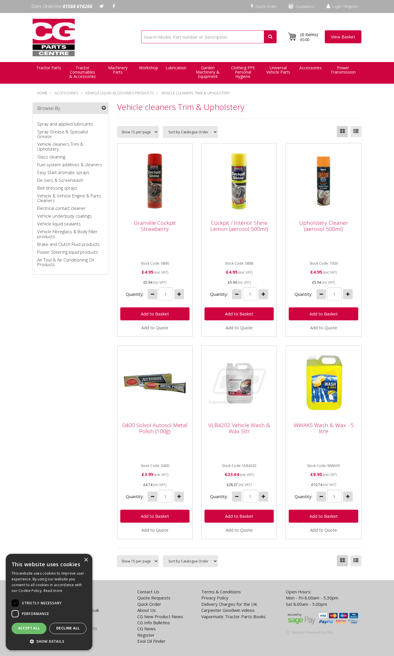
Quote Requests (153, 598)
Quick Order (265, 6)
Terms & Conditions (221, 592)
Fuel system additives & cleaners (69, 164)
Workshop (148, 67)
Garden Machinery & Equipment (207, 72)
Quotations (304, 6)
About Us (146, 610)
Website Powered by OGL (312, 632)
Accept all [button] (29, 628)
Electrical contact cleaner (61, 208)
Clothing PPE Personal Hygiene (243, 72)
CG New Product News (160, 616)
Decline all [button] (68, 628)
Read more (53, 590)
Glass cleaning (51, 157)
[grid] (342, 131)
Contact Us (148, 592)
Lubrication (176, 67)
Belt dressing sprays (57, 188)
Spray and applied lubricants (65, 124)
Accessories (310, 67)
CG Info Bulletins (153, 622)
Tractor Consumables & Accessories (82, 72)
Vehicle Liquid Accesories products (119, 93)
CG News (146, 628)
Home (42, 93)
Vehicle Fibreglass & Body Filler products (67, 234)
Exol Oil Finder (151, 641)
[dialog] (49, 602)
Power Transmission (343, 70)
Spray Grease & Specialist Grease (62, 134)
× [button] (86, 560)
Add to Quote (154, 327)
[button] (49, 641)
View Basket (343, 37)
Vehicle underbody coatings (64, 216)
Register (146, 635)
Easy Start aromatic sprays (63, 172)
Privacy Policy (214, 598)
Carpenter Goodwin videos (228, 610)
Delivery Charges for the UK (229, 604)
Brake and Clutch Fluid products (68, 244)
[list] (355, 131)
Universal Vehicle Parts (278, 70)
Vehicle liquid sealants (59, 224)
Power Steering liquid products (67, 252)
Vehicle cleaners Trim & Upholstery (195, 93)
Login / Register (344, 6)
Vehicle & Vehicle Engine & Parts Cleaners (69, 198)
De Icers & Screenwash (60, 180)
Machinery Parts (117, 70)
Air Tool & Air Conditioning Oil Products (65, 262)
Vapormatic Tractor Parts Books (233, 616)
